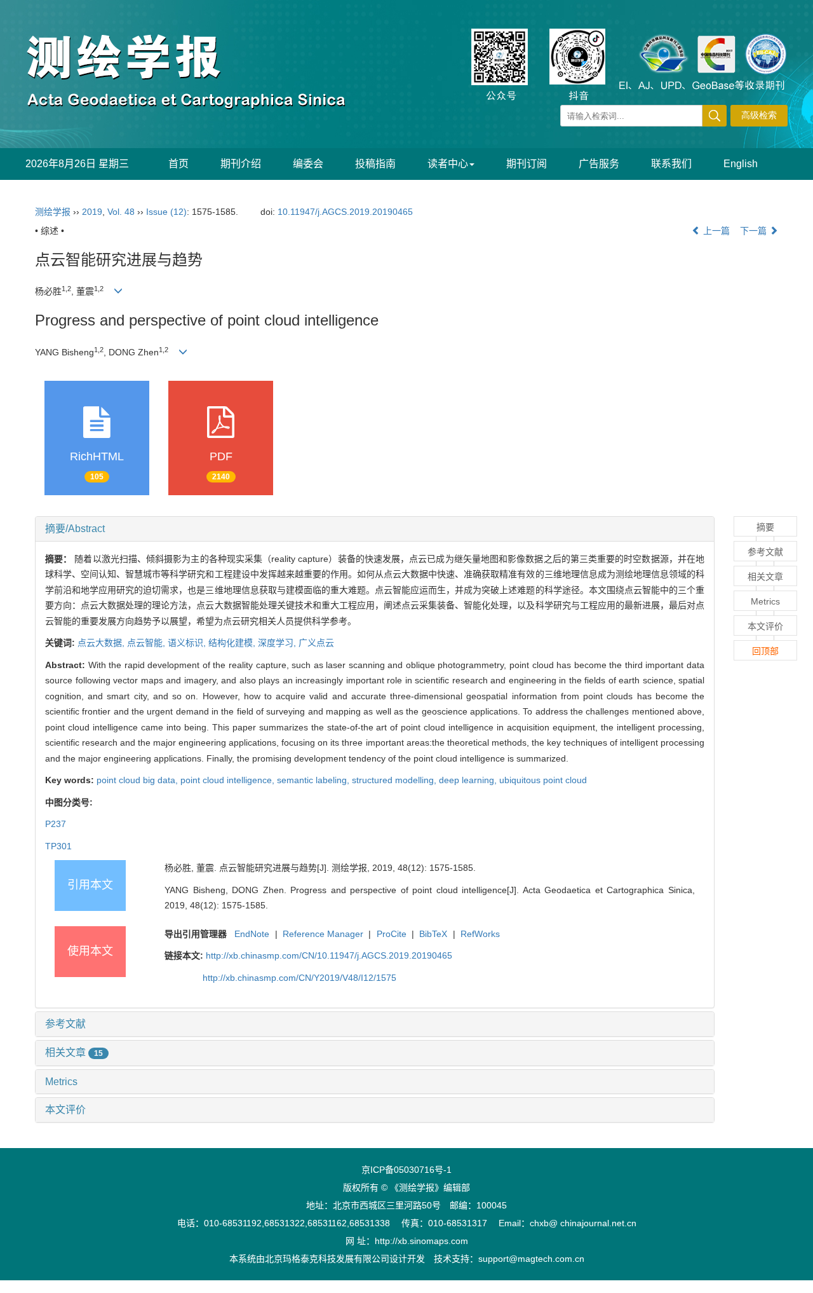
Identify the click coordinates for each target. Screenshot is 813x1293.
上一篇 (715, 231)
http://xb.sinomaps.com (421, 1241)
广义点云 (316, 643)
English (740, 163)
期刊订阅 (526, 163)
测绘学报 (53, 212)
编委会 (308, 163)
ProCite (391, 934)
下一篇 (754, 231)
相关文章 (74, 1052)
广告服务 (599, 163)
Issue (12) (166, 212)
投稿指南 (375, 163)
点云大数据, (102, 643)
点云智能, (147, 643)
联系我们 (671, 163)
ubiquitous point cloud (543, 780)
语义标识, (188, 643)
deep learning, (469, 780)
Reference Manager (323, 934)
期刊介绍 (240, 163)
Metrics (61, 1081)
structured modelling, (395, 780)
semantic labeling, (314, 780)
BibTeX (433, 934)
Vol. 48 (121, 212)
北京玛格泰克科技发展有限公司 (327, 1259)
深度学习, (278, 643)
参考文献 (65, 1023)
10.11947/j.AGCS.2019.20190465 (345, 212)
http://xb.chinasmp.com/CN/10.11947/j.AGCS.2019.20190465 (329, 955)
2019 (92, 212)
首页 (178, 163)
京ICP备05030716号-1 (406, 1170)
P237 (55, 824)
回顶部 (765, 651)
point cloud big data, (138, 780)
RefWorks (480, 934)
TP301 (58, 846)
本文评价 (65, 1109)
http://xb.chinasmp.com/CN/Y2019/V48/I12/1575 (299, 978)
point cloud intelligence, (228, 780)
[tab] (375, 529)
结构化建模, (233, 643)
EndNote (251, 934)
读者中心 (447, 163)
